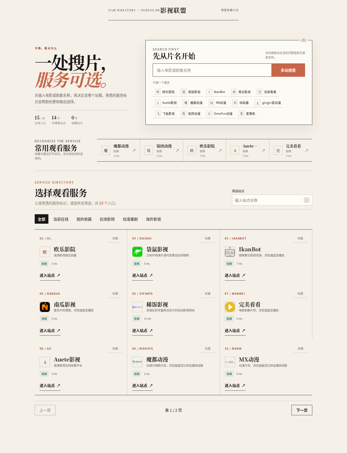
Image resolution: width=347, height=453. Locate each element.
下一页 (302, 410)
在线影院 (107, 219)
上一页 (45, 410)
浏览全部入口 (230, 10)
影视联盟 (173, 10)
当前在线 (60, 219)
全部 (41, 219)
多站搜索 (288, 70)
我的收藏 (84, 219)
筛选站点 (238, 191)
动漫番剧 (130, 219)
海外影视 (153, 219)
